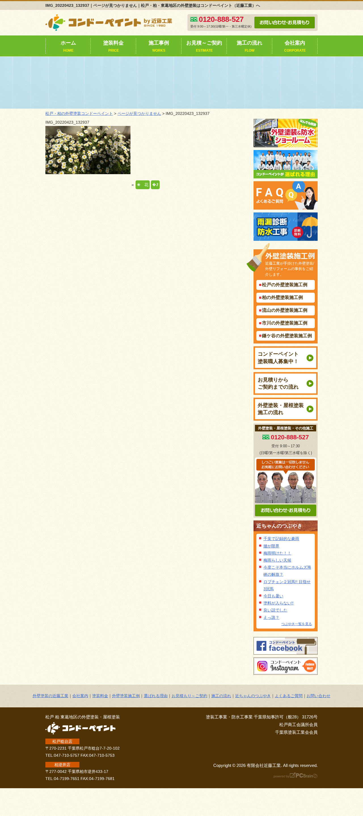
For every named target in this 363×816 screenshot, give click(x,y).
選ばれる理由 (156, 695)
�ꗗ (155, 184)
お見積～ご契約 (204, 46)
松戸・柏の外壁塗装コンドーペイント (79, 113)
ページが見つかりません (139, 113)
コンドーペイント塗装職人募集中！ (278, 357)
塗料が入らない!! (278, 603)
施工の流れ (249, 46)
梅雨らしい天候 (277, 560)
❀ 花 (142, 184)
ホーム (68, 46)
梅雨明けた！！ (277, 553)
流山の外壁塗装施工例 (284, 310)
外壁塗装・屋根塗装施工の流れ (281, 408)
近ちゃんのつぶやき (279, 526)
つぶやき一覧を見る (296, 624)
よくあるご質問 (289, 695)
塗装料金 (113, 46)
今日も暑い (273, 596)
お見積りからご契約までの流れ (278, 383)
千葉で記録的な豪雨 (281, 538)
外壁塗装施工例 (126, 695)
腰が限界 (271, 546)
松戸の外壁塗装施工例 (284, 284)
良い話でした (275, 610)
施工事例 (159, 46)
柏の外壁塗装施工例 (282, 297)
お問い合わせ (318, 695)
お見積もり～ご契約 (189, 695)
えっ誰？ (271, 617)
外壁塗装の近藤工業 (50, 695)
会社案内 (295, 46)
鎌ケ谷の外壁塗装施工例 (287, 335)
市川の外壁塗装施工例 (284, 323)
